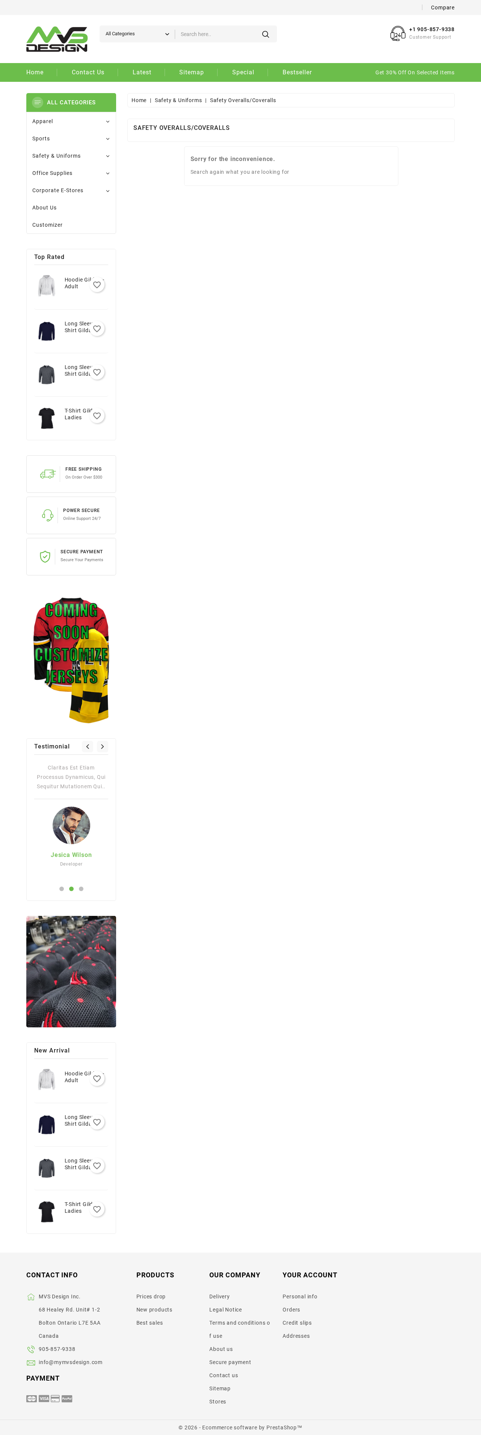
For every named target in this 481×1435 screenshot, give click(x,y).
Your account (310, 1275)
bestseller (297, 72)
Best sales (149, 1323)
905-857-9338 (57, 1349)
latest (142, 72)
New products (154, 1310)
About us (221, 1349)
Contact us (223, 1375)
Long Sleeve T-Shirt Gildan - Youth (83, 330)
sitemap (191, 72)
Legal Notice (225, 1310)
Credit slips (297, 1323)
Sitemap (220, 1388)
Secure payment (230, 1362)
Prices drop (151, 1296)
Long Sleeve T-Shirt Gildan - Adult (83, 374)
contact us (88, 72)
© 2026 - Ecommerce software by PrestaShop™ (240, 1427)
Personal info (300, 1296)
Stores (217, 1402)
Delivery (219, 1296)
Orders (291, 1310)
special (243, 72)
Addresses (296, 1336)
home (35, 72)
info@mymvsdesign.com (71, 1362)
